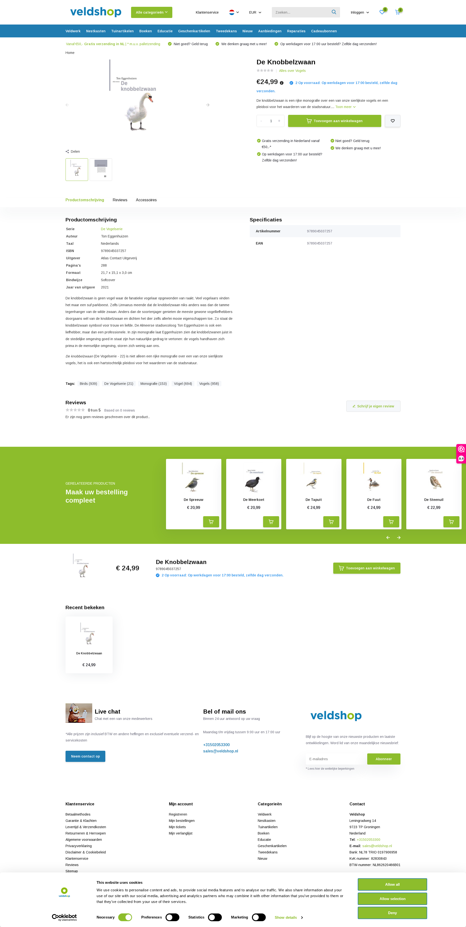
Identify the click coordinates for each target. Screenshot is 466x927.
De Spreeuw (193, 500)
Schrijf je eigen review (375, 406)
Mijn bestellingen (182, 821)
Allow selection (393, 899)
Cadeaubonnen (324, 31)
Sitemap (72, 871)
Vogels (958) (209, 384)
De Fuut (374, 500)
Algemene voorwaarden (84, 840)
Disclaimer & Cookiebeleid (86, 852)
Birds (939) (88, 384)
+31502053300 (216, 745)
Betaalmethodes (78, 814)
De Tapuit (314, 500)
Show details (286, 917)
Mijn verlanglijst (180, 833)
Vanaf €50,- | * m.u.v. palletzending (113, 44)
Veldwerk (73, 31)
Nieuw (247, 31)
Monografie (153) (154, 384)
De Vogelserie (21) (118, 384)
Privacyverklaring (79, 846)
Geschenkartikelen (194, 31)
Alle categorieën (150, 12)
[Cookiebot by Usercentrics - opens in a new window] (64, 917)
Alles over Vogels (292, 71)
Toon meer (344, 107)
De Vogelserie (112, 229)
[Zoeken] (334, 12)
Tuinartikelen (122, 31)
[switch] (172, 917)
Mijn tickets (177, 827)
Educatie (165, 31)
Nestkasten (96, 31)
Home (70, 53)
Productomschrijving (85, 200)
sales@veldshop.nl (220, 751)
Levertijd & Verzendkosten (86, 827)
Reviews (120, 200)
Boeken (145, 31)
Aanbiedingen (270, 31)
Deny (392, 913)
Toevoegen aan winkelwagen (338, 121)
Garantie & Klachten (81, 821)
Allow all (392, 884)
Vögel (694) (183, 384)
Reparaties (296, 31)
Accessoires (146, 200)
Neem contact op (85, 756)
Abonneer (384, 759)
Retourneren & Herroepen (86, 833)
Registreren (178, 814)
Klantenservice (207, 12)
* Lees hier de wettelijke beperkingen (330, 768)
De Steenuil (433, 500)
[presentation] (67, 105)
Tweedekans (226, 31)
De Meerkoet (253, 500)
